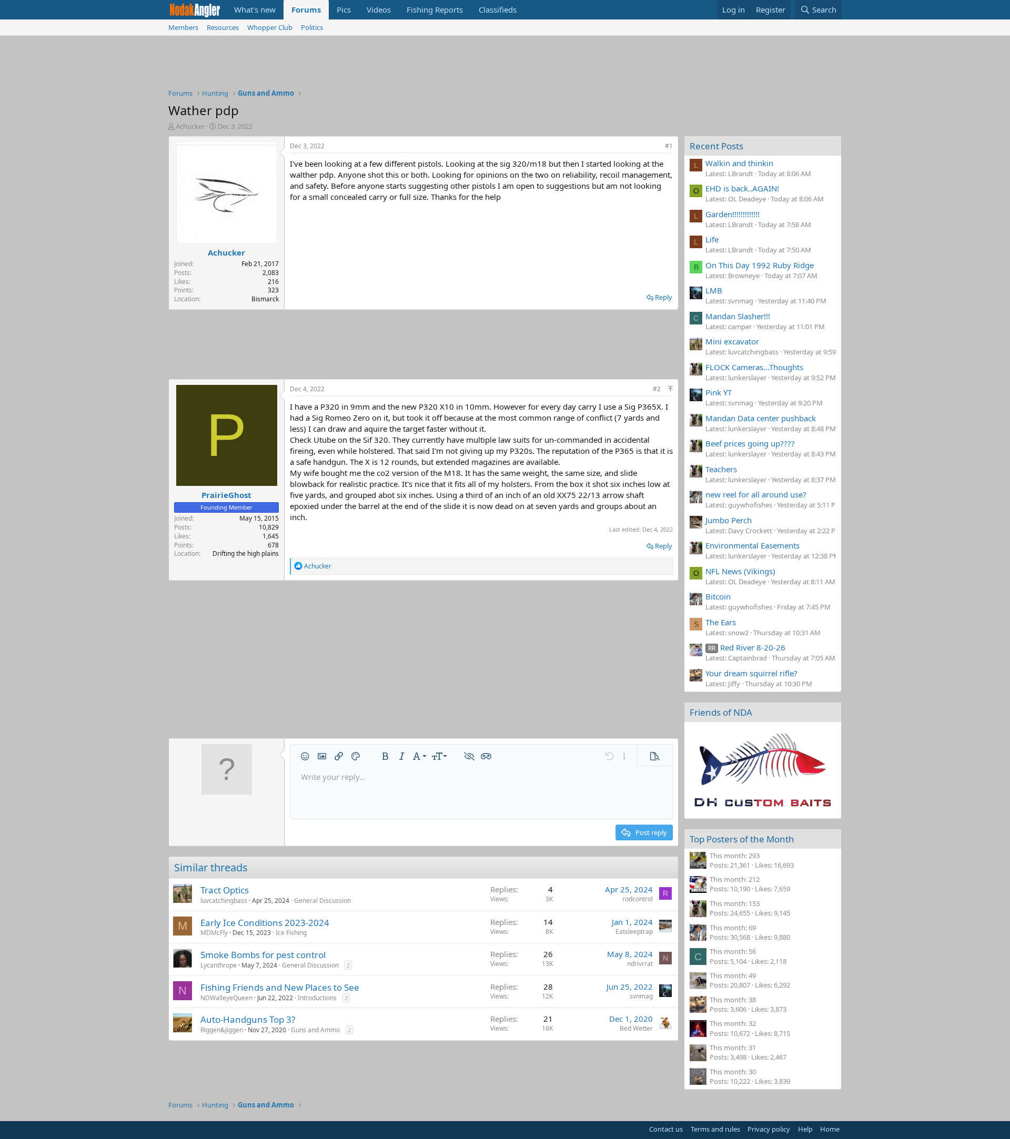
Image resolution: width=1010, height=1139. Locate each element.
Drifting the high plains (246, 553)
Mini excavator (732, 341)
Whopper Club (269, 27)
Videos (379, 9)
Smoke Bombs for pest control (263, 955)
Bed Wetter (636, 1028)
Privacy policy (769, 1129)
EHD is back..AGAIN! (742, 188)
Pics (344, 9)
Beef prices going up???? (750, 443)
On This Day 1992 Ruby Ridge (759, 265)
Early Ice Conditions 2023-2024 (264, 923)
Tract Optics (224, 890)
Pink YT (718, 392)
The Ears (720, 622)
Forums (306, 9)
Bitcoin (718, 596)
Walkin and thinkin (739, 163)
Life (712, 239)
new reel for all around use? (755, 494)
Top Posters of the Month (742, 839)
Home (830, 1129)
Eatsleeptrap (634, 931)
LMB (713, 290)
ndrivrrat (640, 963)
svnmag (641, 996)
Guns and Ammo (315, 1029)
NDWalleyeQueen (226, 997)
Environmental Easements (752, 545)
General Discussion (322, 900)
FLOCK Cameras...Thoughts (754, 367)
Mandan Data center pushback (760, 418)
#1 (669, 145)
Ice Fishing (291, 932)
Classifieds (498, 9)
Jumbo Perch (728, 520)
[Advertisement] (505, 64)
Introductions (317, 997)
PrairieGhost (226, 495)
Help (805, 1129)
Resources (223, 27)
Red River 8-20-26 (746, 647)
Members (183, 27)
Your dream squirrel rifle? (751, 673)
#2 (657, 388)
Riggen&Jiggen (221, 1029)
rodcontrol (637, 898)
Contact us (666, 1129)
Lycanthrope (218, 965)
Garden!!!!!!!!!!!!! (732, 214)
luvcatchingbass (223, 900)
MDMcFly (214, 932)
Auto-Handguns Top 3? (247, 1019)
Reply (663, 297)
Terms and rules (715, 1129)
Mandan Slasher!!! (737, 316)
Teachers (721, 469)
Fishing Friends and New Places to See (279, 987)
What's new (255, 9)
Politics (312, 27)
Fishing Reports (435, 9)
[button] (305, 756)
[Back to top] (670, 388)
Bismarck (265, 298)
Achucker (190, 126)
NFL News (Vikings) (740, 571)
